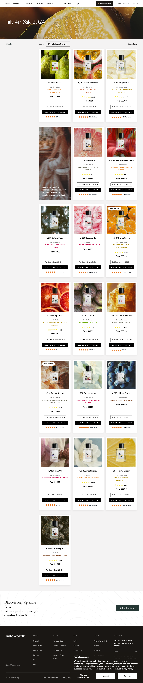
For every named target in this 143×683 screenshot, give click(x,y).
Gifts (35, 660)
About (49, 3)
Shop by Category (12, 3)
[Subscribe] (135, 651)
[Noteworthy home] (71, 3)
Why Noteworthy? (100, 641)
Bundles (36, 655)
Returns (76, 646)
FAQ (75, 641)
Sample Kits (28, 3)
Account (126, 3)
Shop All (36, 641)
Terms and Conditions (50, 678)
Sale (34, 665)
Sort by (42, 44)
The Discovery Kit (59, 646)
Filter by (9, 44)
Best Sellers (37, 646)
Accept (105, 676)
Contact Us (78, 650)
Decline (127, 676)
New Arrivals (37, 650)
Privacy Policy (126, 668)
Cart (135, 3)
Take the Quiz (105, 3)
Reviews (40, 3)
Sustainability (98, 650)
